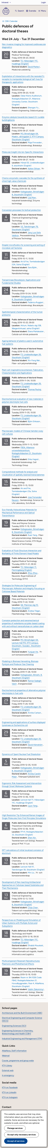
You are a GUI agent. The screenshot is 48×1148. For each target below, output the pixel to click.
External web (7, 1070)
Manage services (15, 1128)
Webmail (6, 1055)
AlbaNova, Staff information (14, 1050)
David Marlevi (34, 67)
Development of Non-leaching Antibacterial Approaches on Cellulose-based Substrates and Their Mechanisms (22, 885)
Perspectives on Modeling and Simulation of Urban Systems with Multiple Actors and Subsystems (21, 923)
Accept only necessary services (21, 1134)
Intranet (5, 2)
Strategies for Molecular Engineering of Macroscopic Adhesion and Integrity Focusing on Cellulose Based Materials (23, 588)
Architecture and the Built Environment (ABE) (22, 1013)
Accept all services (15, 1141)
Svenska (32, 11)
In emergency (8, 1075)
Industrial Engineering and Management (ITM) (22, 1038)
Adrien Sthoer (34, 168)
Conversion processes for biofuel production (21, 210)
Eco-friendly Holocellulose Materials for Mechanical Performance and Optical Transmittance (19, 513)
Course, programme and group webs (18, 1060)
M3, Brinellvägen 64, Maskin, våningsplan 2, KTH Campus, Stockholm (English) (28, 136)
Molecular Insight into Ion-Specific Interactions (22, 152)
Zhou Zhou (32, 573)
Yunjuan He (33, 652)
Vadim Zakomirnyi (36, 989)
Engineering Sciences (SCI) (14, 1026)
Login (43, 2)
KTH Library (7, 1065)
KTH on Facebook (10, 1087)
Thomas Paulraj (34, 389)
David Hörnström (35, 745)
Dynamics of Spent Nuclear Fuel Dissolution (21, 754)
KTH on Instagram (10, 1097)
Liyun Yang (32, 806)
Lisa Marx (32, 197)
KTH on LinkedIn (9, 1092)
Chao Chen (33, 907)
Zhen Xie (32, 838)
